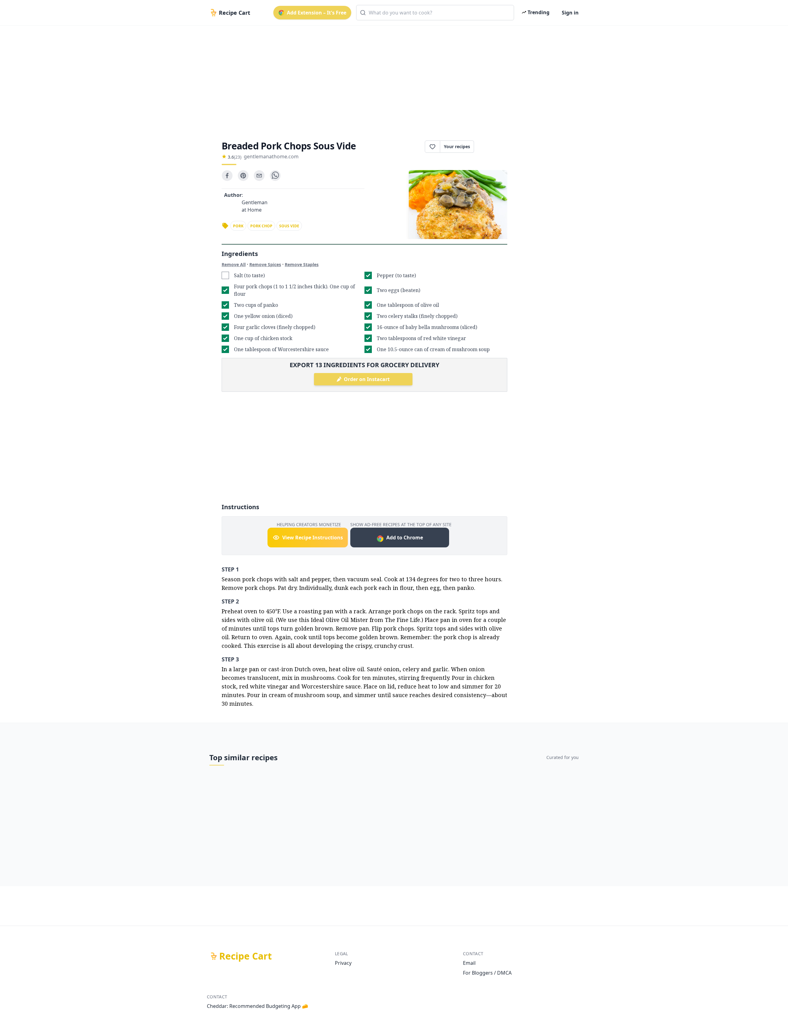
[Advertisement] (391, 78)
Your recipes (457, 146)
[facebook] (227, 175)
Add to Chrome (404, 537)
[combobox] (435, 12)
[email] (259, 175)
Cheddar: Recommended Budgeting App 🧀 (257, 1006)
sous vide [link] (289, 226)
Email (469, 963)
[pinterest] (243, 175)
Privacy (343, 963)
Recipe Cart (245, 956)
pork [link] (238, 226)
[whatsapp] (275, 175)
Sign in (570, 12)
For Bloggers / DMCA (487, 972)
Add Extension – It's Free (316, 12)
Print (494, 146)
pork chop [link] (261, 226)
